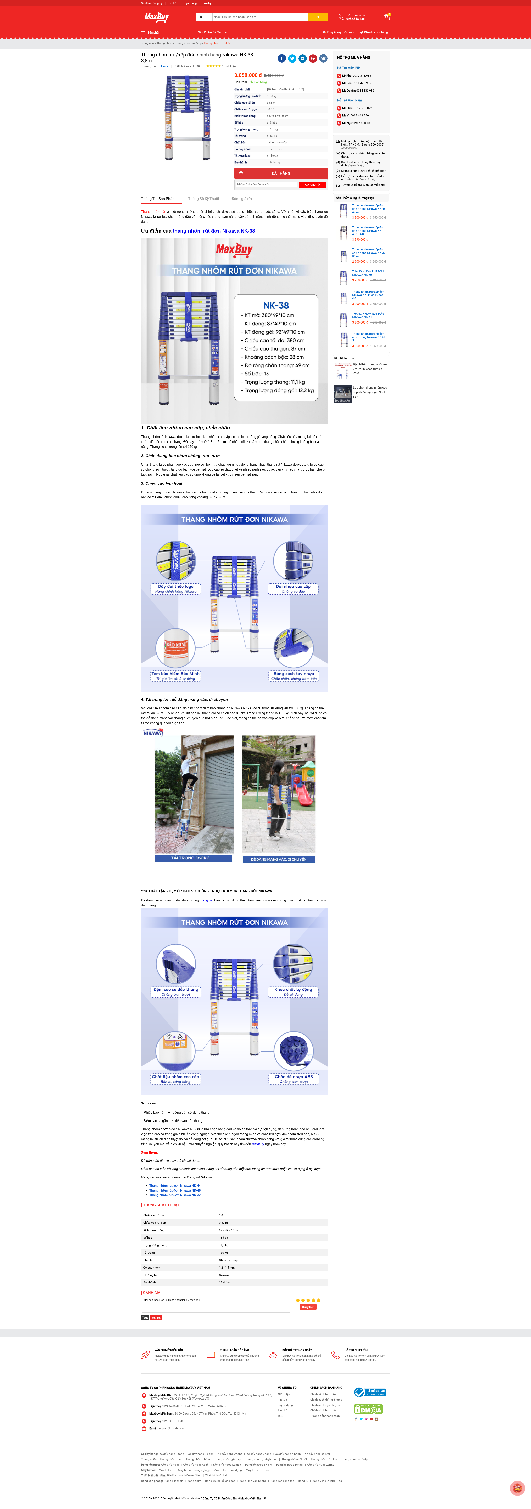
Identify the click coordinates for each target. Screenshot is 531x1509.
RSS (280, 1415)
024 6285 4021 (173, 1406)
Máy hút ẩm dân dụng (228, 1470)
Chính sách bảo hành (323, 1394)
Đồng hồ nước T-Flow (258, 1464)
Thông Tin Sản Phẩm (158, 198)
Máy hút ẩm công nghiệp (194, 1470)
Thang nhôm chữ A (198, 1459)
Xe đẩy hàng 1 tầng (171, 1453)
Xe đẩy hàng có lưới (317, 1453)
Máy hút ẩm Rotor (257, 1470)
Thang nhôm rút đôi (294, 1459)
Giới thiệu (284, 1394)
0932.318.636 (356, 75)
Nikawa (163, 66)
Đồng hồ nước (170, 1464)
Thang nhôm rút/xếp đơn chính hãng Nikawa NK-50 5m (369, 337)
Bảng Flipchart (173, 1480)
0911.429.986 (356, 83)
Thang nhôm (165, 43)
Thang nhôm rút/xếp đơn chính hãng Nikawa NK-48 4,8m (369, 209)
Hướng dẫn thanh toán (325, 1415)
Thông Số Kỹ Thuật (203, 198)
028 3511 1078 (173, 1421)
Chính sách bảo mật (323, 1410)
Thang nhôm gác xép (227, 1459)
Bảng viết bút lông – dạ (327, 1480)
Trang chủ (147, 43)
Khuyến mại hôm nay (340, 32)
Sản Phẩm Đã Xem (211, 32)
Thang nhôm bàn (171, 1459)
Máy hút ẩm (166, 1470)
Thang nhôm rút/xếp (188, 43)
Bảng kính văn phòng (253, 1480)
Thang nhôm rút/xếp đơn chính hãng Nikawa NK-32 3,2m (369, 253)
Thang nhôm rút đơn (217, 43)
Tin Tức (172, 3)
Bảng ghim (194, 1480)
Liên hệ (207, 3)
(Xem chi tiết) (349, 148)
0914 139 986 (358, 90)
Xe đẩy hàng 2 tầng (230, 1453)
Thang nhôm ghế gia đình (261, 1459)
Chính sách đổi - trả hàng (326, 1399)
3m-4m (156, 1317)
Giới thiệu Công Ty (151, 3)
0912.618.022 (357, 108)
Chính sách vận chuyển (325, 1405)
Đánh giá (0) (242, 198)
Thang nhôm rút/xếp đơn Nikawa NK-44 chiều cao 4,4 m (368, 295)
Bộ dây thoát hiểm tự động (184, 1475)
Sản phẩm (154, 32)
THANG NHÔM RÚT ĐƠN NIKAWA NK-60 (368, 273)
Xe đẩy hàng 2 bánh (201, 1453)
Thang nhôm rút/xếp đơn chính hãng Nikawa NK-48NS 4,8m (368, 231)
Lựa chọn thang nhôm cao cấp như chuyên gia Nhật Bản (370, 392)
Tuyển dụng (190, 3)
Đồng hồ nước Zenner (289, 1464)
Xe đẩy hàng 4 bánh (288, 1453)
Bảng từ (303, 1480)
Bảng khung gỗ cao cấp (220, 1480)
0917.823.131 (357, 123)
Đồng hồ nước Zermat (321, 1464)
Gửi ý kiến (308, 1307)
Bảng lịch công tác (282, 1480)
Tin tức (282, 1399)
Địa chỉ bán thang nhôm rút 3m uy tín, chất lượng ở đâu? (370, 369)
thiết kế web (182, 1498)
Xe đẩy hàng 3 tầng (258, 1453)
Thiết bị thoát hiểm (217, 1475)
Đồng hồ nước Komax (227, 1464)
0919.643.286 (355, 115)
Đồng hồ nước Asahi (196, 1464)
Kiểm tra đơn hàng (376, 32)
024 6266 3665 (216, 1406)
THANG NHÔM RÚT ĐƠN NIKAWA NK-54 (368, 315)
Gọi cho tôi (313, 184)
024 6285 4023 (195, 1406)
